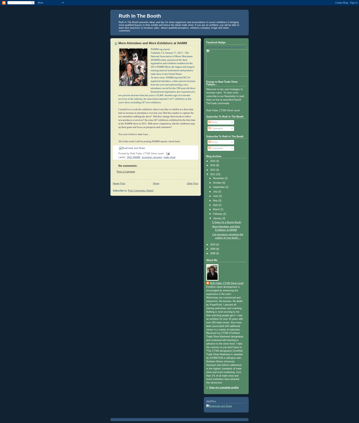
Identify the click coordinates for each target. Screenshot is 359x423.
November (219, 178)
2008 (213, 253)
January (217, 218)
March (216, 209)
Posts (214, 122)
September (219, 187)
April (216, 205)
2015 (213, 165)
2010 (213, 244)
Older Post (192, 183)
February (218, 214)
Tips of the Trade (214, 47)
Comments (217, 128)
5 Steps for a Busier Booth (226, 222)
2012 (213, 170)
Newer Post (119, 183)
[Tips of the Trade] (240, 75)
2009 (213, 249)
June (216, 196)
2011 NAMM (133, 157)
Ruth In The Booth (140, 16)
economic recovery (152, 157)
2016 (213, 161)
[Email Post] (167, 153)
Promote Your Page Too (234, 47)
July (215, 191)
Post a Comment (126, 171)
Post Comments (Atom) (141, 190)
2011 (213, 174)
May (215, 200)
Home (156, 183)
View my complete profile (224, 387)
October (217, 183)
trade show (169, 157)
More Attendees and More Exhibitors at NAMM (152, 43)
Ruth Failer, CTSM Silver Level (226, 283)
